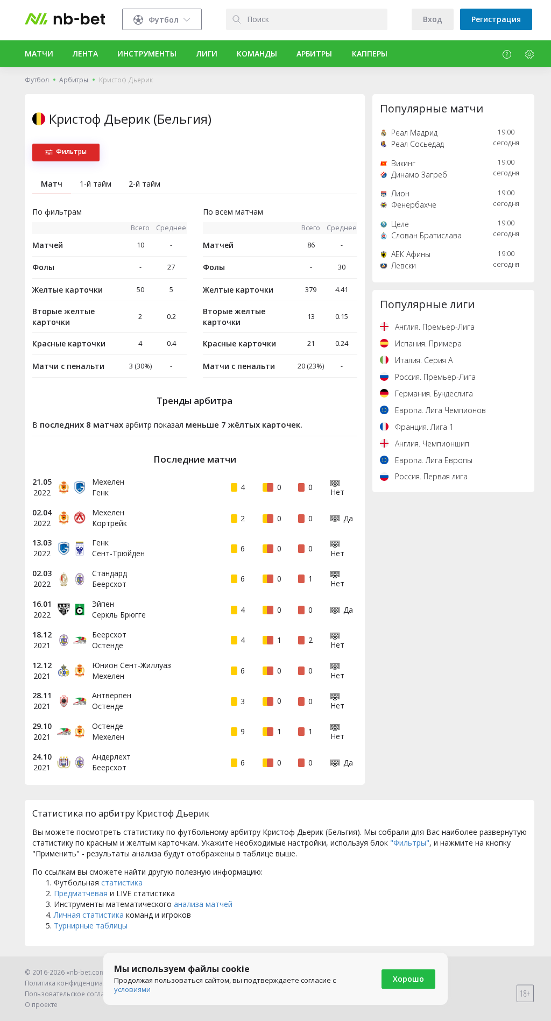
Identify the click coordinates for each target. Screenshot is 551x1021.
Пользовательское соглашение (75, 993)
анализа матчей (203, 904)
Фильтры (71, 151)
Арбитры (73, 79)
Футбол (37, 79)
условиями (132, 989)
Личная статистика (89, 915)
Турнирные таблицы (91, 925)
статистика (122, 882)
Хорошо (408, 979)
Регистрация (496, 19)
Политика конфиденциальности (77, 983)
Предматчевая (81, 893)
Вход (432, 19)
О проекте (41, 1004)
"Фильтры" (409, 843)
